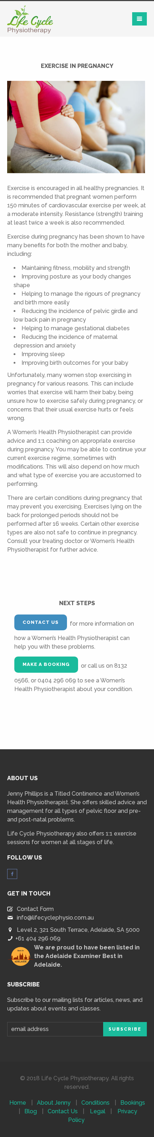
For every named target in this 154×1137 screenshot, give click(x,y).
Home (17, 1102)
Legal (97, 1111)
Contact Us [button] (41, 622)
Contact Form (35, 909)
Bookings (132, 1102)
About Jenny (54, 1102)
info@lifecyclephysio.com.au (55, 917)
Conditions (95, 1102)
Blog (30, 1111)
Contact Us (63, 1111)
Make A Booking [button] (46, 664)
